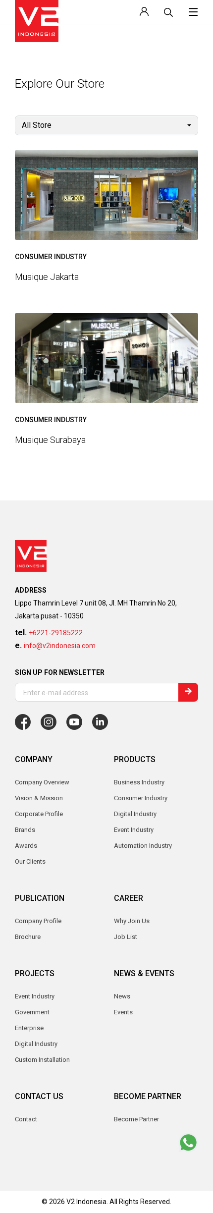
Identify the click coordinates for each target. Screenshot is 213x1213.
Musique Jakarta (47, 277)
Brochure (28, 936)
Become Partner (136, 1119)
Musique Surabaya (50, 439)
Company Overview (42, 782)
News (122, 996)
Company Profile (38, 921)
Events (123, 1012)
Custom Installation (42, 1059)
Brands (25, 829)
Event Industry (34, 996)
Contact (26, 1119)
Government (32, 1012)
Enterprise (29, 1028)
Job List (125, 936)
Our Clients (30, 861)
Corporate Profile (39, 814)
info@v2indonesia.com (60, 646)
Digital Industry (36, 1044)
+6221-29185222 (56, 633)
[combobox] (106, 125)
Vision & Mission (39, 798)
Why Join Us (132, 921)
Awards (26, 845)
